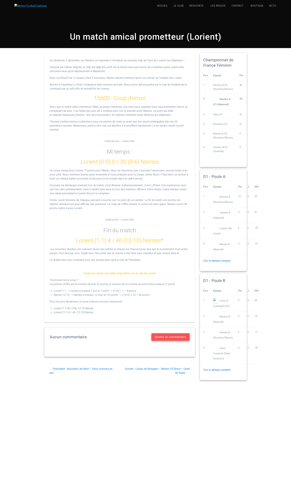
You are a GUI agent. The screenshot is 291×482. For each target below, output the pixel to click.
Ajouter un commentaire (170, 337)
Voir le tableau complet (216, 260)
